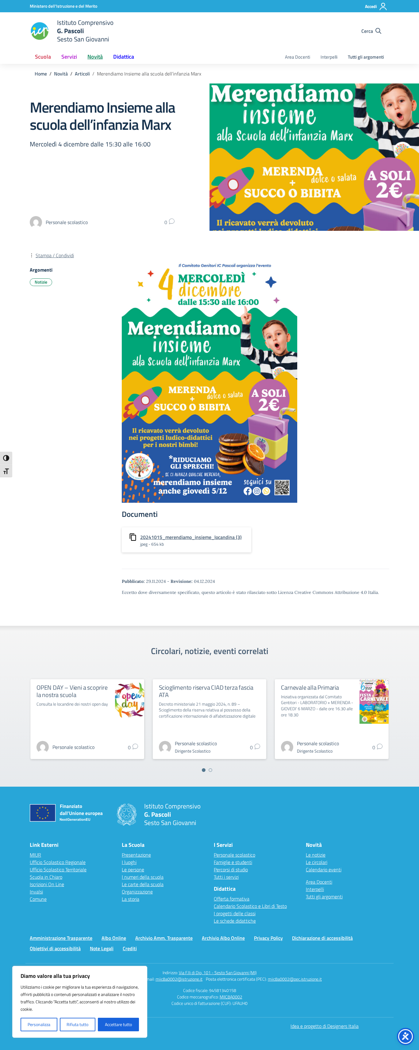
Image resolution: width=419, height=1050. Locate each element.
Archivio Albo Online (223, 938)
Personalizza (39, 1024)
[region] (79, 1002)
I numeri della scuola (142, 877)
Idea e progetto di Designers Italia (324, 1026)
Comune (38, 899)
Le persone (133, 869)
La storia (130, 899)
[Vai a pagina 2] (210, 770)
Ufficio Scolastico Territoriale (58, 869)
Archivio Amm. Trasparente (164, 938)
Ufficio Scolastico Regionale (58, 862)
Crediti (130, 948)
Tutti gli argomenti (366, 56)
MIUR (35, 854)
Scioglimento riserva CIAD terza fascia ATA (206, 691)
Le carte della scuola (142, 884)
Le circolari (316, 862)
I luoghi (129, 862)
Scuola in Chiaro (46, 877)
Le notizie (315, 854)
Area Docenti (297, 56)
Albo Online (114, 938)
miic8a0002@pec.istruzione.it (295, 979)
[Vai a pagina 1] (204, 770)
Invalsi (36, 891)
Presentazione (136, 854)
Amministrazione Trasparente (61, 938)
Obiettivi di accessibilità (55, 948)
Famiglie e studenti (233, 862)
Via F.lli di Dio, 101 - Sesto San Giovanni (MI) (218, 972)
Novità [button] (95, 56)
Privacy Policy (268, 938)
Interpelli (329, 56)
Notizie (41, 282)
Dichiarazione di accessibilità (322, 938)
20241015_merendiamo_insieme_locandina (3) (191, 537)
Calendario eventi (323, 869)
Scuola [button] (43, 56)
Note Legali (101, 948)
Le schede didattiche (235, 920)
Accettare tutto (118, 1024)
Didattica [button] (123, 56)
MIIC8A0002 (231, 997)
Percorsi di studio (231, 869)
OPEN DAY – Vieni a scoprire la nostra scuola (72, 691)
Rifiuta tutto (77, 1024)
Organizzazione (137, 891)
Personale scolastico (234, 854)
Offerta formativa (231, 898)
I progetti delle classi (235, 913)
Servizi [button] (69, 56)
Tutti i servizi (226, 877)
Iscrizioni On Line (47, 884)
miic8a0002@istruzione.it (179, 979)
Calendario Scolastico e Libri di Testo (250, 906)
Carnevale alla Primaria (310, 687)
